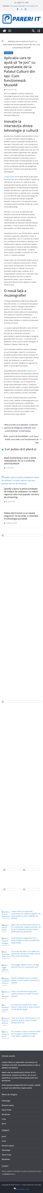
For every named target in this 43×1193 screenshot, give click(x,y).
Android (29, 371)
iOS (35, 371)
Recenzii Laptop (8, 1105)
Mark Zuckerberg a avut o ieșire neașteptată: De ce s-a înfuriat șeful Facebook (20, 460)
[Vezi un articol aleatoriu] (38, 30)
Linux (4, 1119)
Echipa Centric (10, 177)
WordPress (6, 1114)
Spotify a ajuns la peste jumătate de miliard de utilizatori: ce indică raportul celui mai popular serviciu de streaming (21, 493)
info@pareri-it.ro (9, 1174)
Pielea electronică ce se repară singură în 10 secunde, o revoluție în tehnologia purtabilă (21, 516)
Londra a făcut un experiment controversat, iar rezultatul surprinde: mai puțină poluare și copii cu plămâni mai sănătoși (21, 1065)
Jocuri (4, 1123)
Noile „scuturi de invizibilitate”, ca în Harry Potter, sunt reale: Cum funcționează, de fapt (21, 439)
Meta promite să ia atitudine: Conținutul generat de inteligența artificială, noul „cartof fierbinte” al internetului (21, 428)
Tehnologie (8, 53)
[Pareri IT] (4, 30)
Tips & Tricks (6, 1110)
